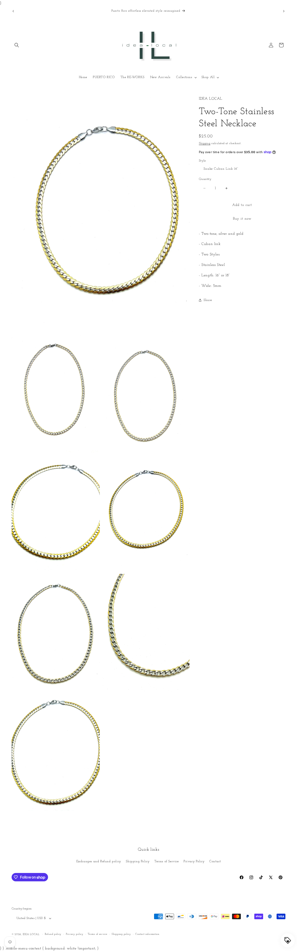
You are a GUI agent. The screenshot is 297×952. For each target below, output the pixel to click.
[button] (17, 45)
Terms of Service (166, 861)
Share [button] (207, 300)
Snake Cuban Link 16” (220, 169)
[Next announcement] (284, 11)
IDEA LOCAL (31, 934)
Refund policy (53, 934)
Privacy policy (75, 934)
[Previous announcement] (13, 11)
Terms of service (97, 934)
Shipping (204, 143)
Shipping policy (121, 934)
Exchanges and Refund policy (98, 861)
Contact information (147, 934)
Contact (215, 861)
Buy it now (242, 219)
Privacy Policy (194, 861)
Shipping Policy (137, 861)
